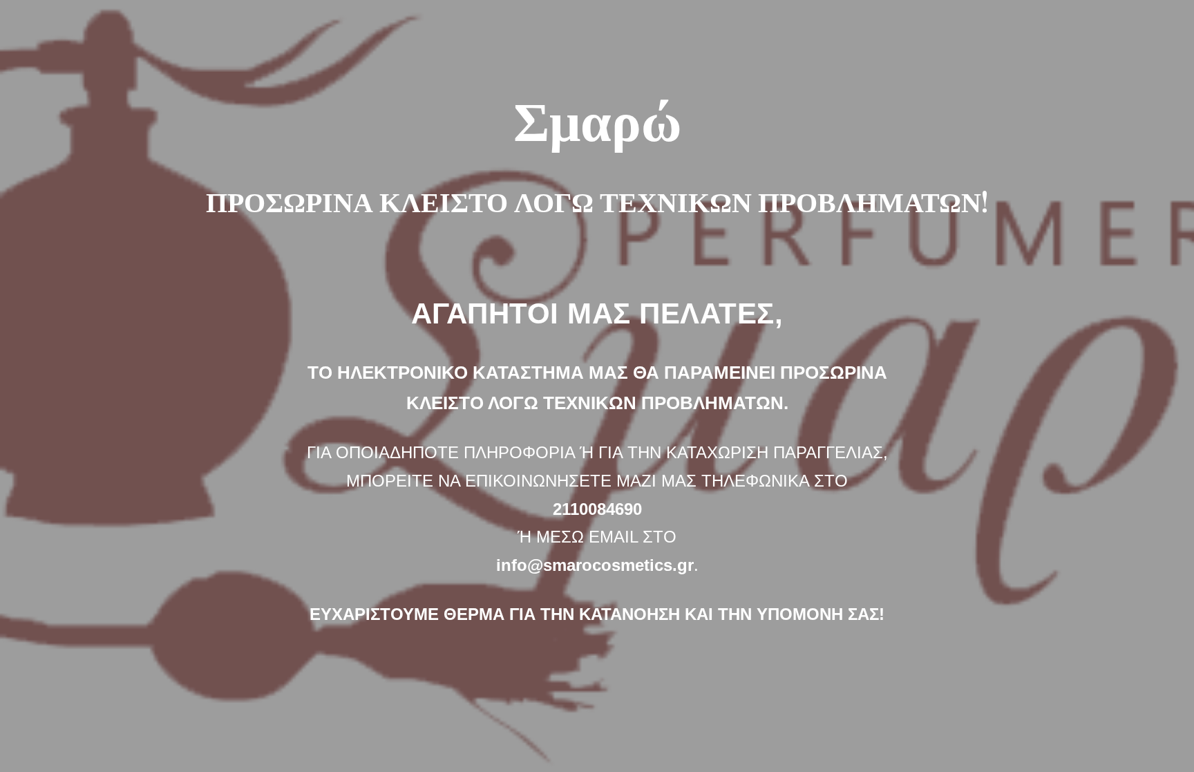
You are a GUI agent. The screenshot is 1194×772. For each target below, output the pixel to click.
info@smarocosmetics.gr (595, 565)
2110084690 (597, 509)
